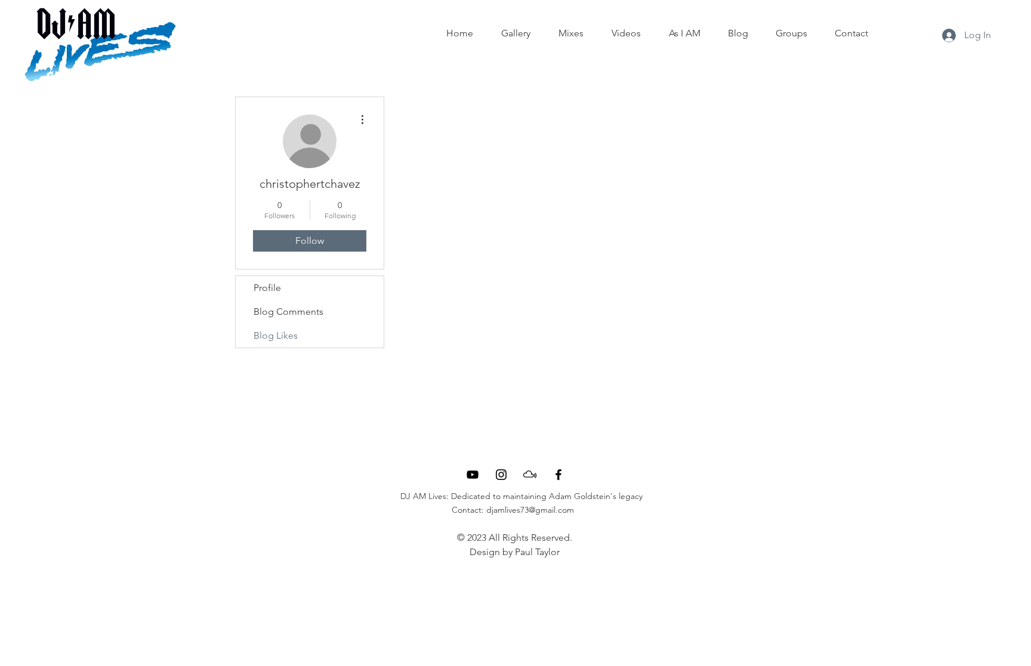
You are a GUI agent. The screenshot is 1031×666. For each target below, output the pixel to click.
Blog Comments (288, 311)
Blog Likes (276, 335)
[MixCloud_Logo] (530, 474)
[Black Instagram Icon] (501, 474)
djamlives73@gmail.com (530, 509)
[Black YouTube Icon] (472, 474)
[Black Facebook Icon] (558, 474)
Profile (267, 287)
